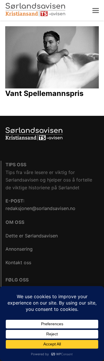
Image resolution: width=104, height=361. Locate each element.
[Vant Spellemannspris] (52, 57)
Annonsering (19, 249)
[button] (95, 10)
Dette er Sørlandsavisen (31, 236)
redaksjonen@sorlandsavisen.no (40, 208)
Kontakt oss (18, 262)
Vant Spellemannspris (44, 93)
